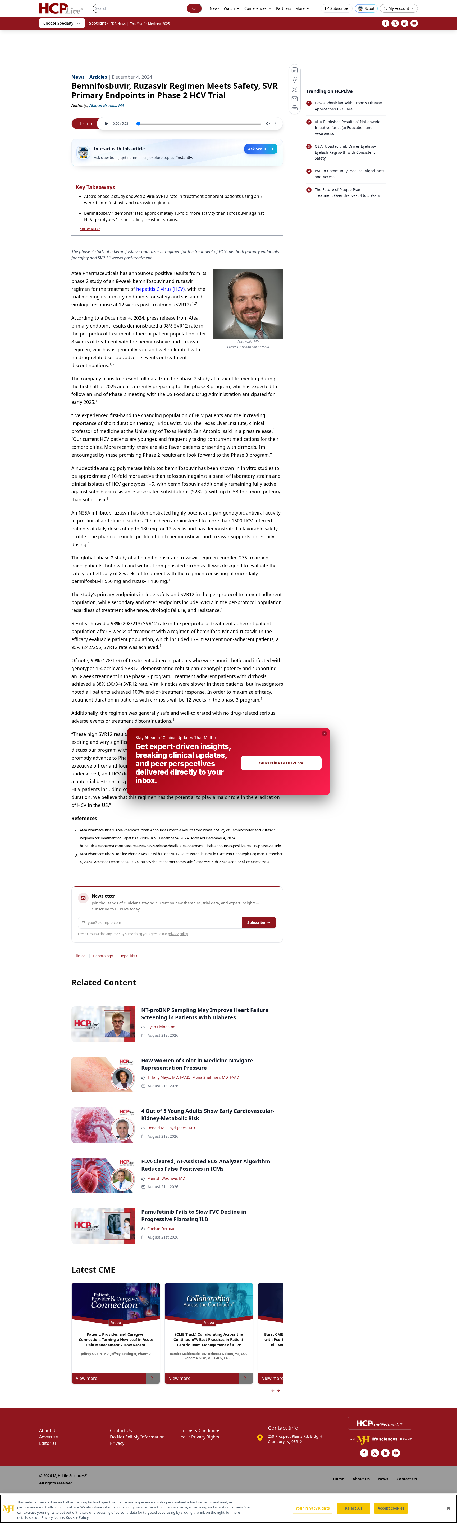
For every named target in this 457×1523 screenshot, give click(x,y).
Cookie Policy (77, 1517)
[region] (228, 1508)
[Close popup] (324, 733)
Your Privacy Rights (312, 1508)
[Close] (448, 1508)
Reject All (353, 1508)
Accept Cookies (391, 1508)
